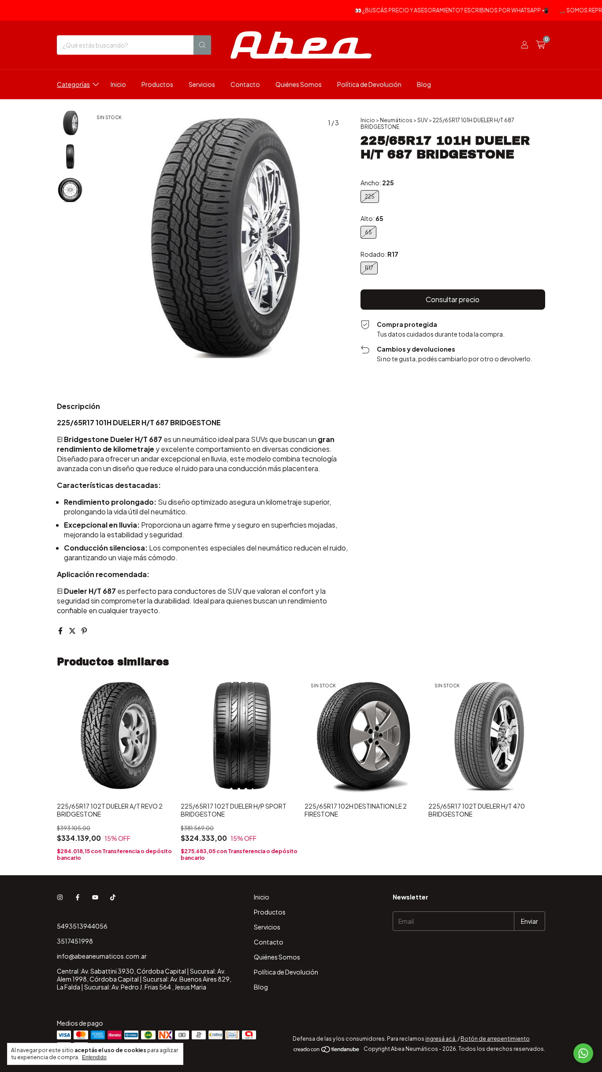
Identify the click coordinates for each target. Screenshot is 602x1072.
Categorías (73, 84)
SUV (422, 120)
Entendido (94, 1057)
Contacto (245, 84)
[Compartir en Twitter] (73, 630)
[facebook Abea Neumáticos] (77, 897)
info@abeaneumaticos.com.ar (102, 956)
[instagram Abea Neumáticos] (60, 897)
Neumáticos (396, 120)
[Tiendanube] (327, 1051)
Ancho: (377, 183)
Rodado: (379, 254)
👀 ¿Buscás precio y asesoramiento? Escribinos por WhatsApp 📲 (438, 10)
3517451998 (75, 941)
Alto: (371, 218)
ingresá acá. (441, 1038)
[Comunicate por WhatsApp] (583, 1053)
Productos (157, 84)
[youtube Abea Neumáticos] (95, 897)
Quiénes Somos (298, 84)
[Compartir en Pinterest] (84, 630)
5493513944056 (82, 926)
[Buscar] (202, 45)
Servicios (202, 84)
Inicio (118, 84)
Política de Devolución (369, 84)
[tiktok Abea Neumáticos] (113, 897)
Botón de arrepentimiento (495, 1038)
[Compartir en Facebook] (61, 630)
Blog (424, 84)
